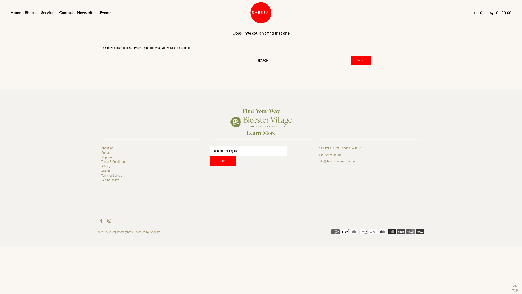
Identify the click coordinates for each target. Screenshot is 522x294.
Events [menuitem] (105, 12)
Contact (106, 152)
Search (105, 171)
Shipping (106, 157)
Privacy (105, 166)
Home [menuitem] (16, 12)
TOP (515, 289)
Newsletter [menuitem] (86, 12)
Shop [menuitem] (29, 12)
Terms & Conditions (113, 161)
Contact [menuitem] (66, 12)
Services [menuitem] (48, 12)
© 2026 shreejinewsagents (114, 232)
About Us (107, 148)
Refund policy (110, 180)
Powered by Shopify (147, 232)
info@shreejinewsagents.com (337, 161)
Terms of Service (111, 175)
